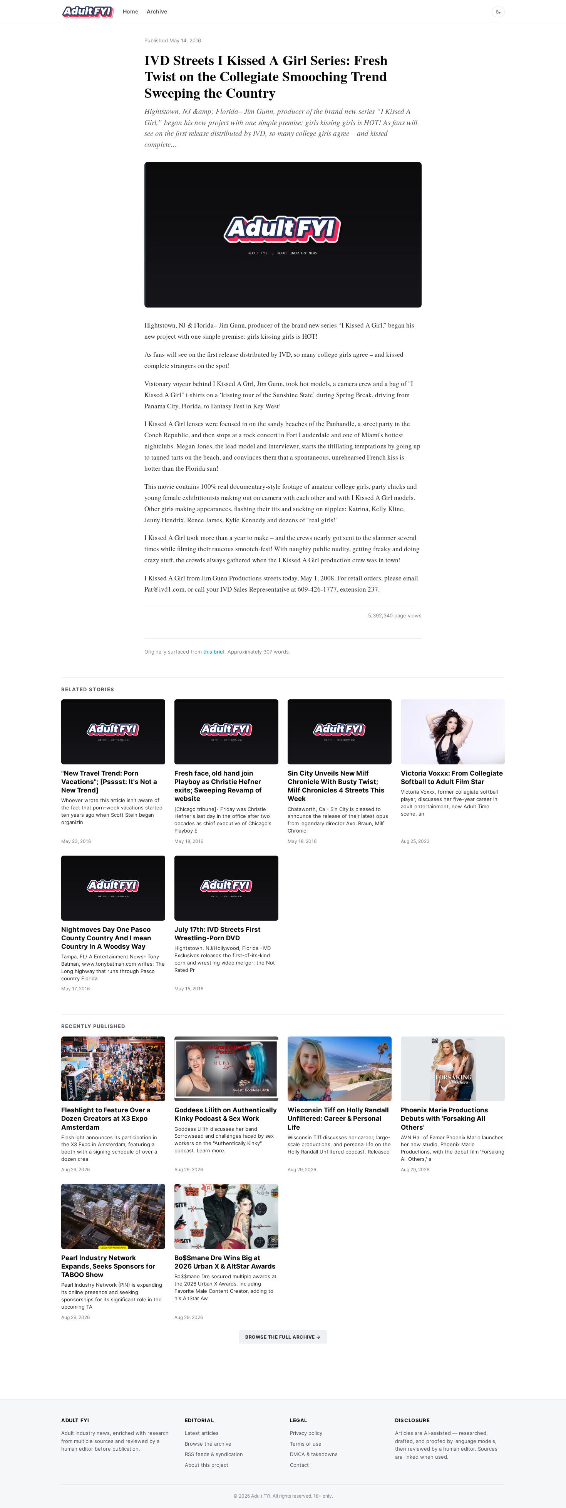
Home (130, 11)
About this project (206, 1465)
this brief (213, 652)
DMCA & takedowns (314, 1454)
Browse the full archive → (283, 1337)
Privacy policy (306, 1433)
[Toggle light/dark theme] (498, 12)
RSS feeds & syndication (214, 1454)
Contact (299, 1465)
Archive (157, 11)
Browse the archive (208, 1444)
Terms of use (306, 1444)
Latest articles (202, 1433)
